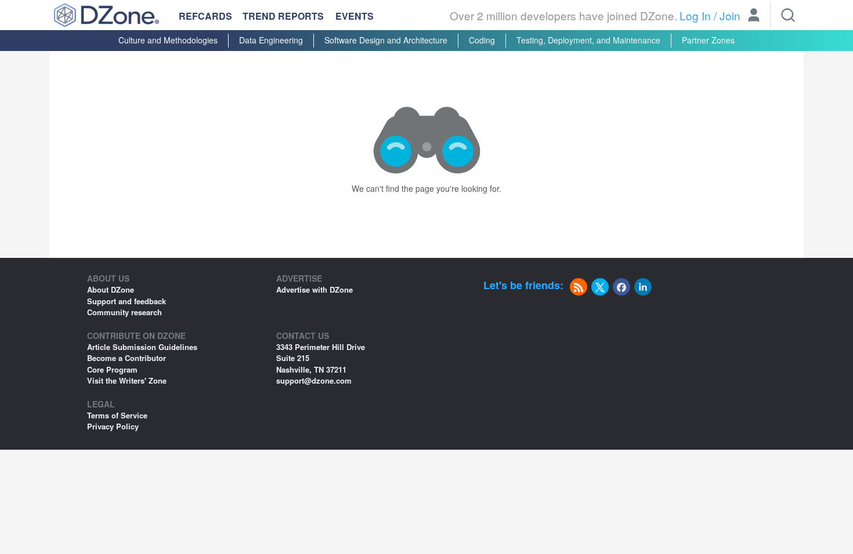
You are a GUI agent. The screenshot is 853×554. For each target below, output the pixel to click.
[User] (754, 16)
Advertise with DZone (314, 289)
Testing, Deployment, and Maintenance (588, 40)
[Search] (788, 15)
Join (730, 15)
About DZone (110, 289)
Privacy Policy (113, 426)
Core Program (112, 369)
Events (354, 16)
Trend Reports (283, 16)
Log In (695, 15)
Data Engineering (271, 40)
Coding (482, 40)
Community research (124, 312)
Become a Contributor (126, 357)
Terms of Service (117, 415)
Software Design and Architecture (385, 40)
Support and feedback (126, 301)
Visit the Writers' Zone (127, 380)
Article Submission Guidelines (142, 346)
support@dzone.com (314, 380)
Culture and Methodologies (168, 40)
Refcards (205, 16)
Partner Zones (708, 40)
